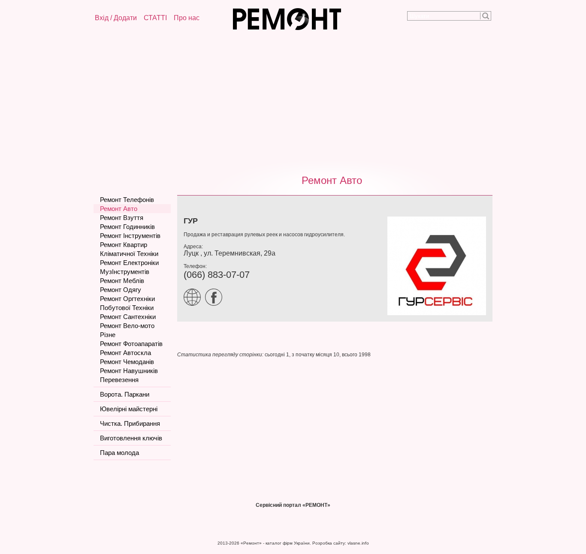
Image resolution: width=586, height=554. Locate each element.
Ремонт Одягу (120, 289)
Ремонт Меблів (122, 280)
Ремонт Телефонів (127, 199)
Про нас (186, 17)
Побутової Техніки (127, 307)
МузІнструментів (124, 271)
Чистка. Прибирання (130, 423)
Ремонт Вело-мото (127, 325)
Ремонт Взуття (121, 217)
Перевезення (119, 379)
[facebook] (216, 304)
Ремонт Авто (332, 180)
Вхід (102, 17)
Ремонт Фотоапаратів (131, 343)
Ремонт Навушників (129, 370)
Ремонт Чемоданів (127, 361)
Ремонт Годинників (127, 226)
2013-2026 (228, 543)
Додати (125, 17)
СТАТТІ (155, 17)
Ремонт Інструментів (130, 235)
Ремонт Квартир (123, 244)
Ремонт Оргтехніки (127, 298)
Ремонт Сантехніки (128, 316)
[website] (194, 304)
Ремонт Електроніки (129, 262)
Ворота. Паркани (124, 394)
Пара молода (119, 452)
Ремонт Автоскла (125, 352)
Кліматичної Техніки (129, 253)
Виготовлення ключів (131, 438)
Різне (107, 334)
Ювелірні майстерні (128, 408)
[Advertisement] (293, 101)
